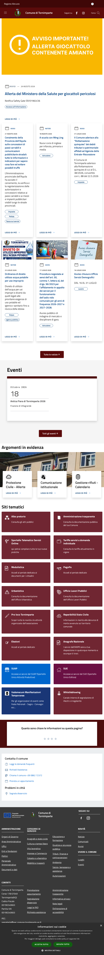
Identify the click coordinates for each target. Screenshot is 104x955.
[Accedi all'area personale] (92, 4)
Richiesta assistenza (36, 912)
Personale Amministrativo (9, 862)
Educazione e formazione (59, 838)
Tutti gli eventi (49, 433)
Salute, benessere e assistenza (62, 869)
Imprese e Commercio (37, 853)
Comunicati (83, 841)
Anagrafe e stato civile (37, 838)
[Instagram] (82, 13)
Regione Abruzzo (12, 3)
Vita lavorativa (33, 848)
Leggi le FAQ (32, 907)
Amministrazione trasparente (60, 892)
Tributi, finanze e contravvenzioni (60, 855)
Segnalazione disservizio (33, 900)
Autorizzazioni (59, 875)
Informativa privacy (61, 898)
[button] (51, 950)
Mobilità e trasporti (36, 863)
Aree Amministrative (11, 841)
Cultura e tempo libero (37, 843)
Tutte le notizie (51, 354)
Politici (5, 856)
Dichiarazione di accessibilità (60, 910)
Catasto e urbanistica (37, 858)
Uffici (4, 846)
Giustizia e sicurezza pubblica (62, 847)
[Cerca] (98, 13)
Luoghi (81, 859)
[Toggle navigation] (5, 12)
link (78, 939)
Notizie (48, 128)
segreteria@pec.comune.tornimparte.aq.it (21, 922)
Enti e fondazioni (9, 851)
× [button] (101, 926)
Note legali (57, 903)
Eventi (81, 864)
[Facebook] (75, 13)
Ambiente (57, 862)
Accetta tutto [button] (41, 944)
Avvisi (13, 86)
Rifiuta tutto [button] (62, 944)
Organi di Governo (10, 836)
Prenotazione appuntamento (34, 892)
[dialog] (52, 939)
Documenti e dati (9, 869)
